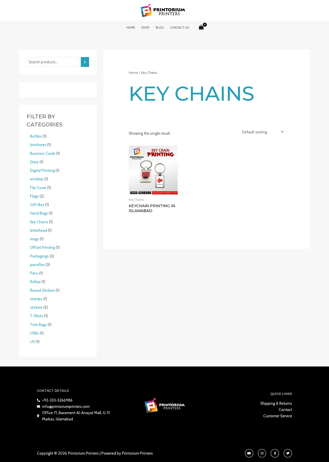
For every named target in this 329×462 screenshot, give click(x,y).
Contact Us (179, 28)
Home (130, 28)
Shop (145, 28)
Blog (160, 28)
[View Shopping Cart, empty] (201, 27)
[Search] (85, 62)
